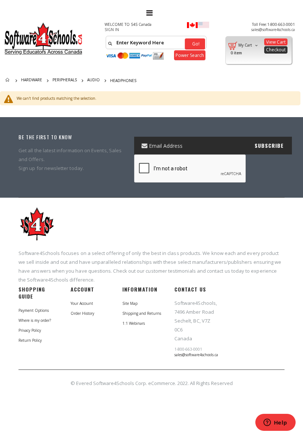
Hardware (31, 79)
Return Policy (30, 340)
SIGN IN (112, 29)
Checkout (276, 50)
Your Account (82, 303)
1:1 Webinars (133, 323)
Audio (93, 79)
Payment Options (33, 310)
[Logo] (36, 227)
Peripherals (64, 79)
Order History (82, 313)
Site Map (129, 303)
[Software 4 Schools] (46, 38)
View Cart (276, 42)
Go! (195, 44)
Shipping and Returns (141, 313)
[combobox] (156, 42)
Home (8, 80)
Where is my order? (34, 320)
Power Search (190, 55)
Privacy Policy (29, 330)
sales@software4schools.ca (273, 29)
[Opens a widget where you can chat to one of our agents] (275, 423)
